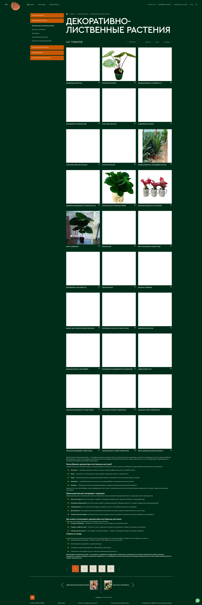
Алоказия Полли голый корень (149, 410)
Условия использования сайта (120, 603)
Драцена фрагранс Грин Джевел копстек (152, 164)
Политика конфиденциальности (87, 603)
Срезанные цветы (38, 15)
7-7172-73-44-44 (152, 4)
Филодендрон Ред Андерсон (76, 287)
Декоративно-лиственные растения (43, 25)
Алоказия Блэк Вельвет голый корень (79, 451)
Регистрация (41, 4)
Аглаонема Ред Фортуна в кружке (150, 205)
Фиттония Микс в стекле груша (149, 246)
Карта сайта (61, 603)
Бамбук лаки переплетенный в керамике (80, 328)
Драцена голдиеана (145, 287)
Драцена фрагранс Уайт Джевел (77, 369)
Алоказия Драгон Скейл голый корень (115, 451)
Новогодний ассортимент (40, 37)
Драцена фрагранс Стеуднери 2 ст (150, 83)
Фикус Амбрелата (72, 246)
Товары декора (37, 52)
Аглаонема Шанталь (109, 124)
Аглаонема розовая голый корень (114, 410)
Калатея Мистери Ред (145, 328)
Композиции (35, 33)
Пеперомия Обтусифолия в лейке (114, 205)
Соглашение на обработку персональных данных (157, 603)
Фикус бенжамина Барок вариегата (150, 451)
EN (190, 4)
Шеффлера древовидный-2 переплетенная (81, 205)
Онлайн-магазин (54, 4)
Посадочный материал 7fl (41, 58)
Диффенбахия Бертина (74, 83)
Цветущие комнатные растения (41, 40)
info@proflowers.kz (165, 4)
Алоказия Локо (107, 287)
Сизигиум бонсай (108, 164)
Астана (185, 4)
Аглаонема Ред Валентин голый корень (80, 410)
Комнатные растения (39, 20)
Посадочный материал (40, 47)
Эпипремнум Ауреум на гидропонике (115, 328)
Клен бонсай (106, 246)
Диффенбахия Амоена (146, 124)
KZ (192, 4)
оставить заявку (83, 76)
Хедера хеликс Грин (145, 369)
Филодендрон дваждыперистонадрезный (117, 369)
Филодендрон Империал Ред (76, 124)
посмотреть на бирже (83, 70)
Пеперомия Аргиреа (109, 83)
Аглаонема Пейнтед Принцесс (77, 164)
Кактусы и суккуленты (39, 29)
